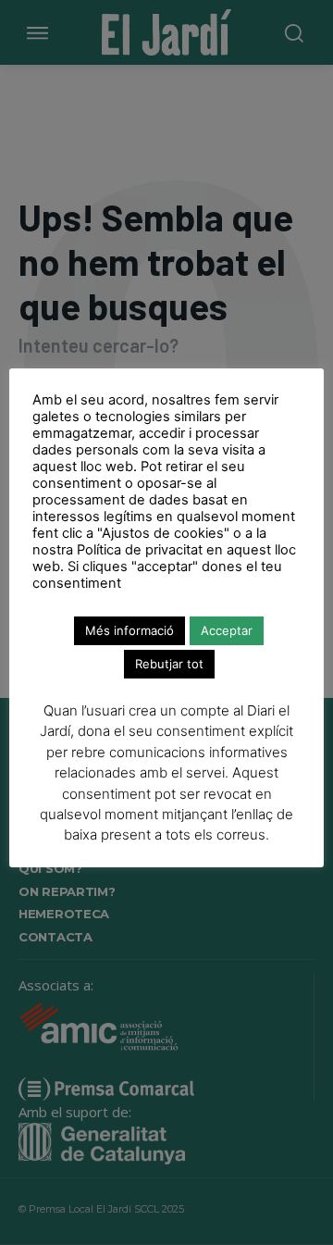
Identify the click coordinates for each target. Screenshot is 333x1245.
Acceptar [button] (227, 630)
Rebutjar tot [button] (169, 663)
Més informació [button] (129, 630)
